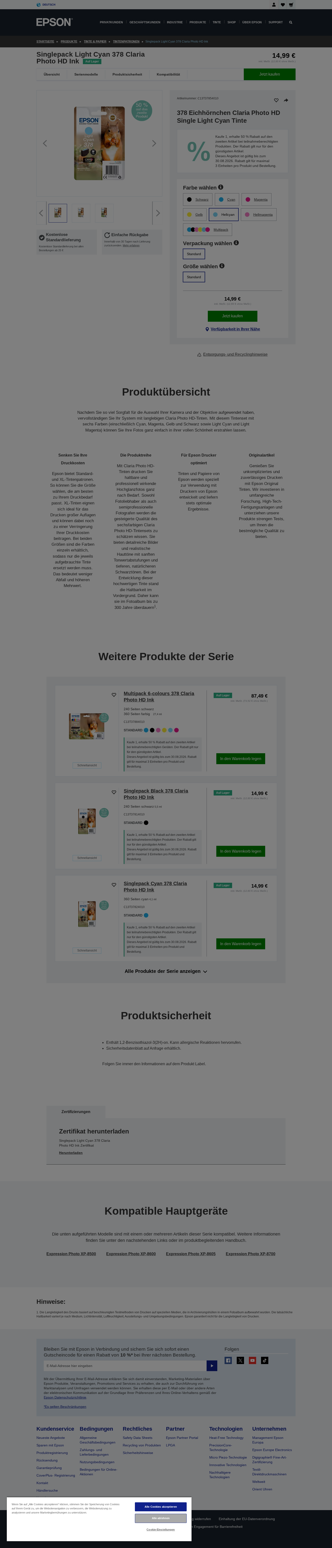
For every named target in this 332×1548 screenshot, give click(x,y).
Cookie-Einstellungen (161, 1529)
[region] (99, 1519)
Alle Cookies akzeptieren (161, 1506)
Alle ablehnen (161, 1518)
